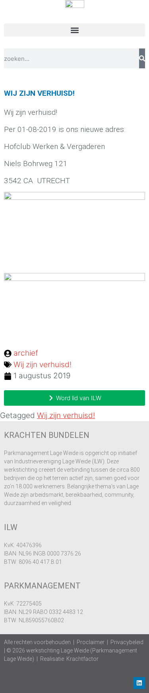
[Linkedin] (139, 683)
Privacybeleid (126, 642)
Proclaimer (90, 642)
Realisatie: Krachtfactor (69, 659)
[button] (74, 30)
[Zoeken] (142, 58)
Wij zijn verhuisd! (43, 364)
